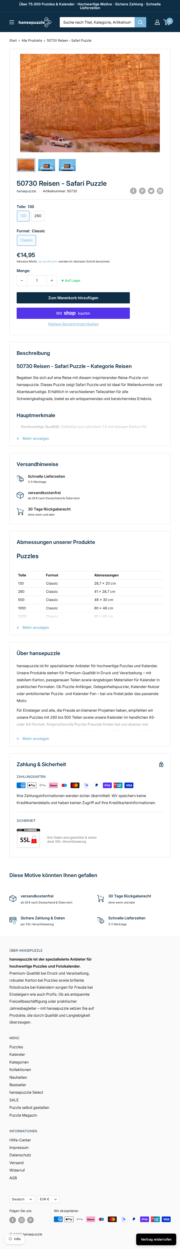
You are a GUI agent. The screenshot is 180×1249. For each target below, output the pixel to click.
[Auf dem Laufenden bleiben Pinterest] (30, 1219)
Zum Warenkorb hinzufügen (73, 297)
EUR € (44, 1199)
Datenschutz (20, 1155)
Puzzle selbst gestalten (29, 1107)
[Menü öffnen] (11, 22)
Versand (16, 1162)
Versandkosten (48, 261)
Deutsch (18, 1199)
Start (13, 40)
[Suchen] (140, 22)
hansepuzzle (26, 191)
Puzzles (16, 1047)
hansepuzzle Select (26, 1092)
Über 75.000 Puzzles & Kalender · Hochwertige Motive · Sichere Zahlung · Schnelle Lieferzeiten (90, 6)
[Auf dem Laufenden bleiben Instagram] (21, 1219)
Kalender (17, 1054)
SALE (14, 1100)
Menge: (23, 270)
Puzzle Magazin (23, 1115)
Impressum (19, 1147)
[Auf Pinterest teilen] (142, 190)
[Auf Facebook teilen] (133, 190)
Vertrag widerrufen (156, 1239)
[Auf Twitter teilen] (151, 190)
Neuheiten (18, 1077)
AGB (13, 1178)
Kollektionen (20, 1069)
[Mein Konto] (157, 22)
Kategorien (19, 1062)
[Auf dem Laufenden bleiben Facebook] (12, 1219)
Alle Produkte (32, 40)
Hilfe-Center (20, 1140)
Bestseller (17, 1084)
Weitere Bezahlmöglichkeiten (73, 324)
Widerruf (17, 1170)
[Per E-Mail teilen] (160, 190)
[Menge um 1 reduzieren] (22, 280)
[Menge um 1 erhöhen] (52, 280)
